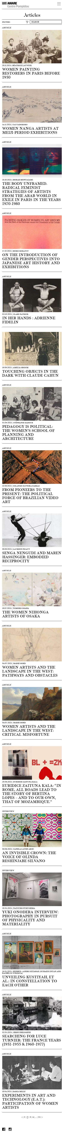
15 (39, 1117)
